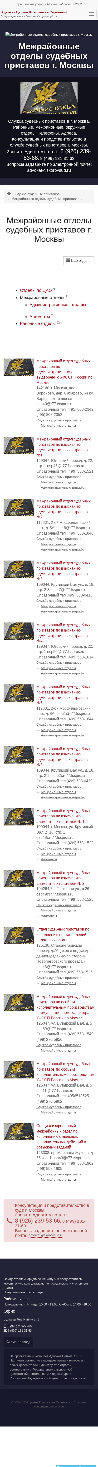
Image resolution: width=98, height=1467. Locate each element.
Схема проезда (18, 1342)
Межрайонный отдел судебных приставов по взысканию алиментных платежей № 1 (63, 816)
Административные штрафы (57, 306)
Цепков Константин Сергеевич (49, 1402)
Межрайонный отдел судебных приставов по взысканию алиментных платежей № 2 (63, 878)
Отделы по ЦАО (37, 290)
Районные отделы (40, 323)
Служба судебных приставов (58, 420)
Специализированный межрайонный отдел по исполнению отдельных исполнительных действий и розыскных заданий (61, 1136)
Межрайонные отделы (58, 425)
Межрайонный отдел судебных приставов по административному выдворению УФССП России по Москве (64, 371)
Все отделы (80, 260)
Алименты (41, 316)
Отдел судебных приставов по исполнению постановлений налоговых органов (62, 934)
